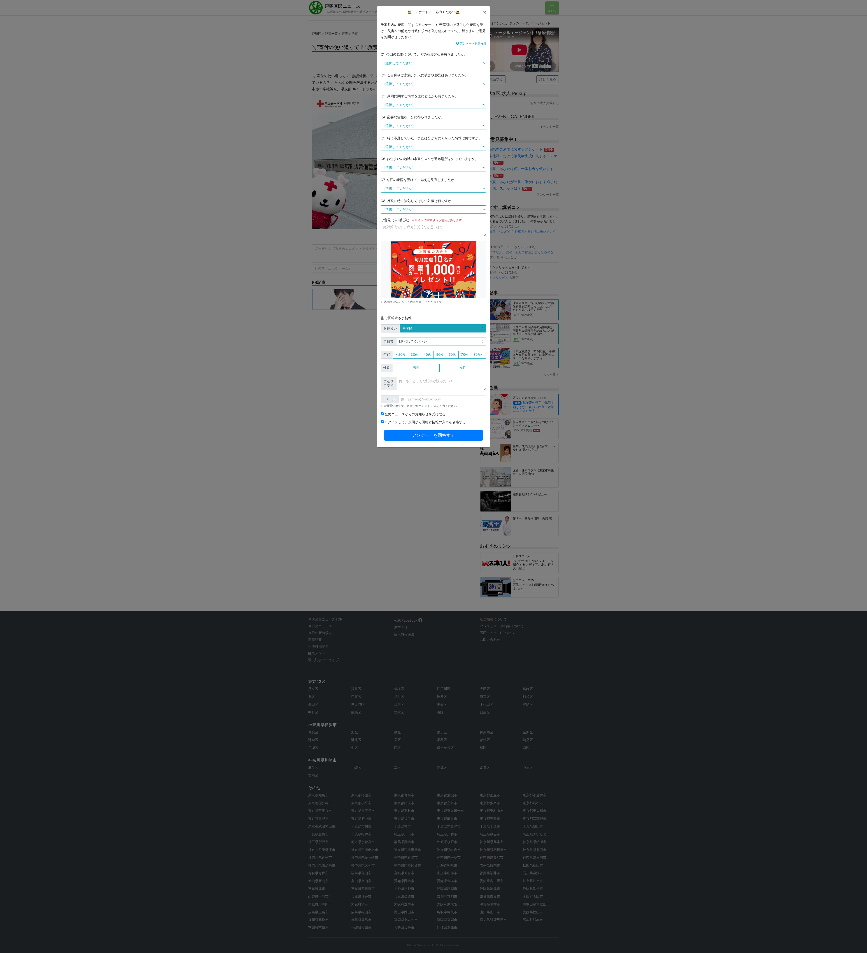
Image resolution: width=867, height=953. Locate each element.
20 (400, 354)
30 (414, 354)
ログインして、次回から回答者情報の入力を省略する (425, 422)
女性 (462, 367)
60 (452, 354)
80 (478, 354)
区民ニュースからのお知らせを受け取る (414, 414)
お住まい (390, 328)
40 (427, 354)
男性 (416, 367)
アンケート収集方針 (472, 43)
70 (464, 354)
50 (439, 354)
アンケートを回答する (433, 435)
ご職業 (388, 341)
